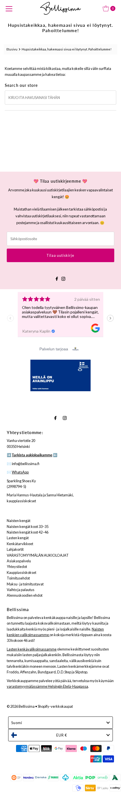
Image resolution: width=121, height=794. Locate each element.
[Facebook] (57, 278)
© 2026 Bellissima (21, 706)
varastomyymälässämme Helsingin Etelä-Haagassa (47, 686)
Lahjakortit (15, 549)
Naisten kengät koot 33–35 (27, 526)
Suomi (16, 722)
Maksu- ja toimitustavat (25, 584)
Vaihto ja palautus (20, 589)
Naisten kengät (18, 520)
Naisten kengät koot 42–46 (27, 532)
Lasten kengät (18, 538)
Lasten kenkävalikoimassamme (32, 649)
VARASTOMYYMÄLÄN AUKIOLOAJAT (38, 555)
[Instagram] (63, 278)
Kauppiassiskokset (21, 572)
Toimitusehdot (18, 578)
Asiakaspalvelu (19, 561)
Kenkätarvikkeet (20, 543)
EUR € (61, 735)
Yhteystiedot (17, 566)
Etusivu (11, 49)
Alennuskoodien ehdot (24, 595)
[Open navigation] (9, 8)
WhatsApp (20, 472)
